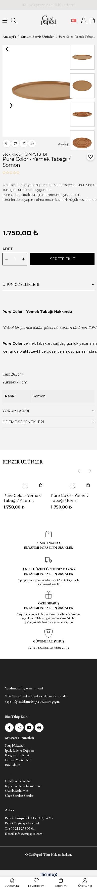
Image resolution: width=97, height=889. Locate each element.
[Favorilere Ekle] (91, 157)
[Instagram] (19, 741)
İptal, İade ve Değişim (19, 764)
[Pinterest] (39, 741)
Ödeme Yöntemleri (17, 773)
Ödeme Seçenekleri (23, 422)
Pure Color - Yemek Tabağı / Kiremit (22, 498)
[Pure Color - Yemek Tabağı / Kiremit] (24, 486)
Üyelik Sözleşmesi (17, 804)
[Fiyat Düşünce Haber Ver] (32, 143)
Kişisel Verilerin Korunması (23, 799)
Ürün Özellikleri (20, 284)
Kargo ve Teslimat (17, 768)
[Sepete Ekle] (41, 485)
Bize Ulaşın (12, 778)
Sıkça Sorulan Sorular (19, 809)
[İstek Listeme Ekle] (15, 143)
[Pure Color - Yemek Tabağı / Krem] (72, 486)
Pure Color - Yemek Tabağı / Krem (69, 498)
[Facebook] (9, 741)
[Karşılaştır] (23, 143)
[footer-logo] (16, 680)
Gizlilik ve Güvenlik (17, 794)
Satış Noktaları (14, 759)
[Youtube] (29, 741)
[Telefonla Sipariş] (6, 143)
